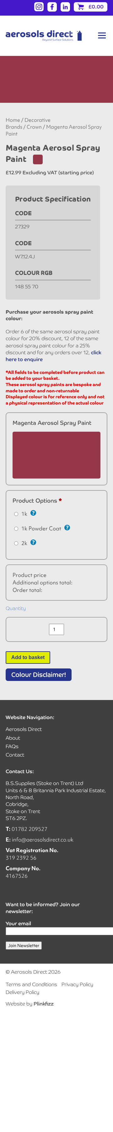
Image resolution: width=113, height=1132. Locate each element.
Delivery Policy (22, 992)
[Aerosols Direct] (44, 35)
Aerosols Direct (24, 729)
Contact (15, 755)
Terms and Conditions (31, 984)
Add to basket (28, 657)
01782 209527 (29, 828)
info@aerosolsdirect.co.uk (42, 839)
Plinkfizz (44, 1003)
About (13, 738)
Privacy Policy (77, 984)
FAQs (12, 746)
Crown (34, 127)
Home (13, 120)
